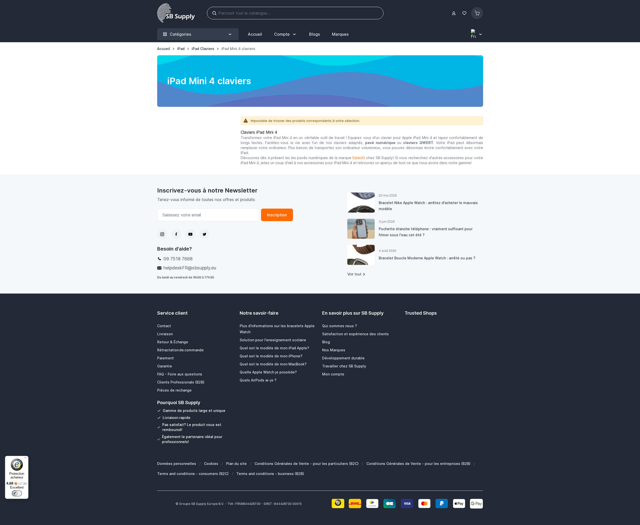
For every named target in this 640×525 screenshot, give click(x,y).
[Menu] (25, 459)
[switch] (17, 493)
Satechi (358, 158)
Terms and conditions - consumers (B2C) (193, 473)
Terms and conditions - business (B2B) (270, 473)
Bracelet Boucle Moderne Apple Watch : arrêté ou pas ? (427, 258)
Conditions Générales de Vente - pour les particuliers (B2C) (306, 463)
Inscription (277, 214)
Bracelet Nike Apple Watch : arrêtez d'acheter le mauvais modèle (428, 206)
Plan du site (236, 463)
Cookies (211, 463)
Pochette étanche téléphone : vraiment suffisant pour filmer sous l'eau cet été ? (426, 232)
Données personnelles (176, 463)
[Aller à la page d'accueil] (176, 13)
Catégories (180, 34)
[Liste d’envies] (464, 13)
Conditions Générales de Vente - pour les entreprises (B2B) (418, 463)
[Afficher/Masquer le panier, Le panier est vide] (477, 13)
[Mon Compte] (454, 13)
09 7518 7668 (178, 258)
